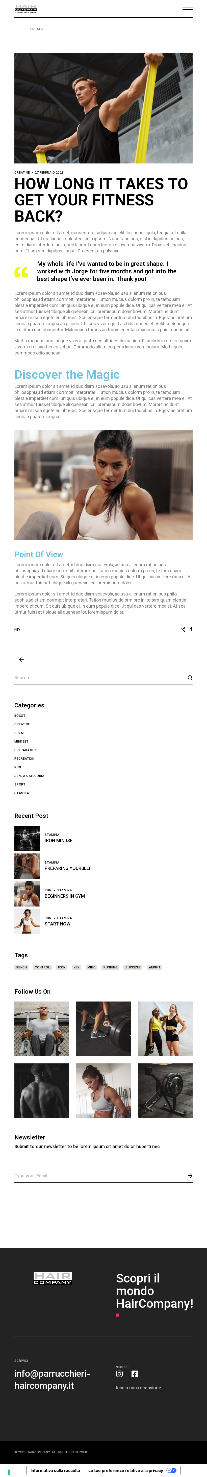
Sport (19, 784)
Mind (91, 967)
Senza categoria (29, 776)
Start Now (57, 924)
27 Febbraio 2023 (49, 173)
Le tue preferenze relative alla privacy (125, 1470)
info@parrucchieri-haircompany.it (52, 1380)
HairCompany (38, 1452)
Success (132, 967)
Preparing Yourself (68, 868)
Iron (62, 967)
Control (42, 967)
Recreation (24, 759)
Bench (21, 967)
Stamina (21, 793)
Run (17, 767)
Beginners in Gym (65, 896)
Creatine (38, 29)
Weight (155, 967)
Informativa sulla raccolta (55, 1470)
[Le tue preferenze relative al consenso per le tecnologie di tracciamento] (9, 1472)
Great (19, 733)
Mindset (21, 742)
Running (110, 967)
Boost (19, 716)
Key (17, 630)
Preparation (25, 750)
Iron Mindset (60, 841)
